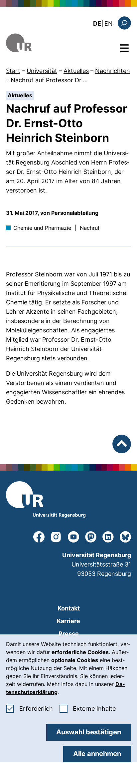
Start (13, 70)
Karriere (68, 620)
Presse (69, 633)
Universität (42, 70)
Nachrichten (112, 70)
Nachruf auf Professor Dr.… (49, 80)
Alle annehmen (97, 754)
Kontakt (69, 608)
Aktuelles (76, 70)
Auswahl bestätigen (88, 732)
